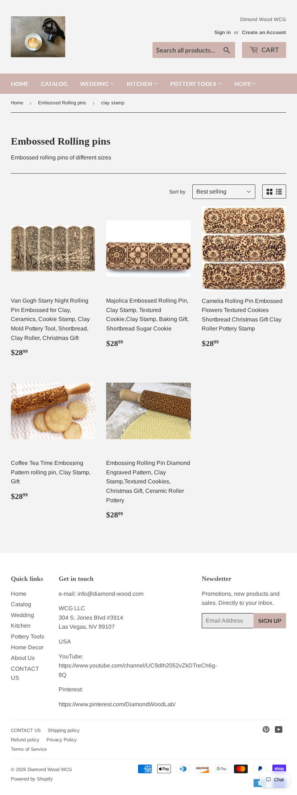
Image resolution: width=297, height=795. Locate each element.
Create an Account (264, 32)
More (243, 84)
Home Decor (27, 647)
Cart (269, 50)
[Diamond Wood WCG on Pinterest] (266, 730)
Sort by (177, 192)
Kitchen (140, 83)
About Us (23, 658)
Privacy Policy (61, 739)
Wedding (95, 83)
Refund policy (25, 739)
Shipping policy (64, 730)
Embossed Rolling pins (62, 102)
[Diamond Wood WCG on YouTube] (279, 730)
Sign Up (269, 620)
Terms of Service (29, 749)
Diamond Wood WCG (50, 769)
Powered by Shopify (32, 779)
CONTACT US (26, 730)
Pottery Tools (194, 83)
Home (20, 83)
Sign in (222, 32)
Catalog (54, 83)
